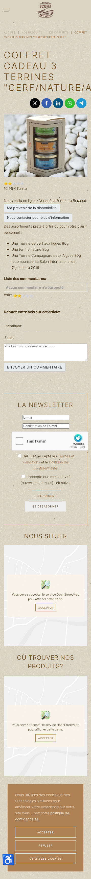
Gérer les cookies (46, 858)
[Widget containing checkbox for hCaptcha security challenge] (50, 441)
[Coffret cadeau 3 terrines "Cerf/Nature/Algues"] (45, 145)
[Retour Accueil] (45, 10)
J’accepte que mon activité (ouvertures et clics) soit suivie (45, 479)
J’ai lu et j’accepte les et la (48, 462)
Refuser (45, 845)
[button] (6, 10)
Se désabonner (45, 506)
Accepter (45, 607)
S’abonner (45, 496)
